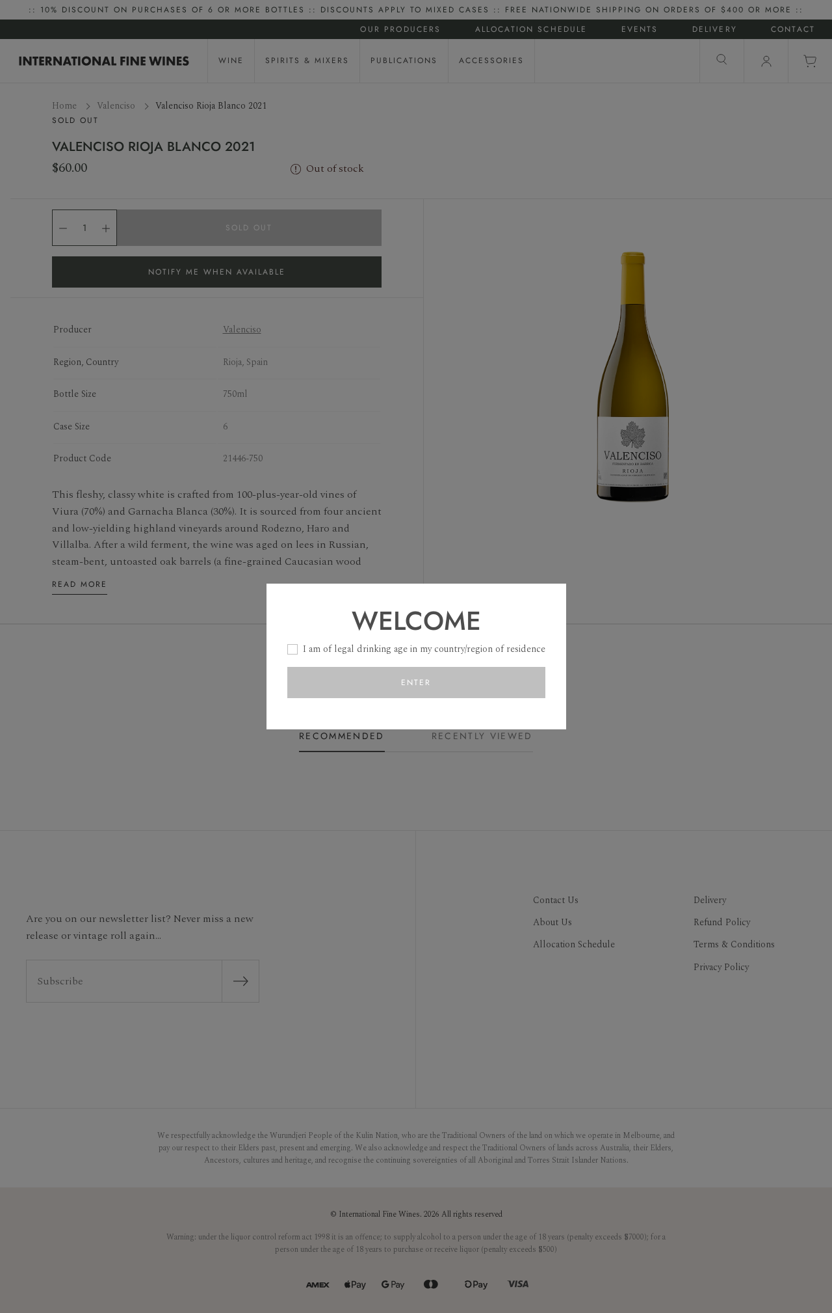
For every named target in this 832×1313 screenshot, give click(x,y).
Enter (416, 682)
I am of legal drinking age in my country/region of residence (424, 649)
